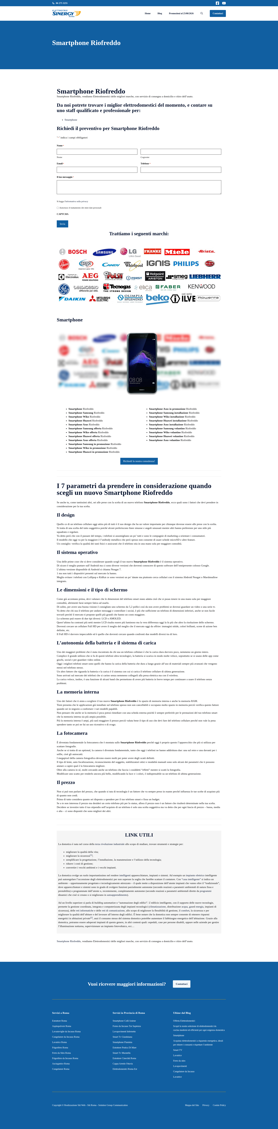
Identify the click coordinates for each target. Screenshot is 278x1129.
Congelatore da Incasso (183, 1071)
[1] (91, 855)
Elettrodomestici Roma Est (125, 1069)
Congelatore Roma (60, 1069)
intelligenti (125, 875)
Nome (59, 157)
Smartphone (71, 119)
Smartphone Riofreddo (69, 941)
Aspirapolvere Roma (61, 1026)
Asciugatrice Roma (61, 1063)
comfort (185, 910)
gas (191, 906)
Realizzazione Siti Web (74, 1105)
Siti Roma (91, 1105)
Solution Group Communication (113, 1105)
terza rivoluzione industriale (110, 844)
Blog (160, 13)
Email (60, 163)
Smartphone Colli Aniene (124, 1021)
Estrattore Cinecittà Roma (124, 1058)
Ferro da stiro (179, 1061)
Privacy (205, 1105)
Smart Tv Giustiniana (122, 1037)
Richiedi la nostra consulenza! (139, 461)
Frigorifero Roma (60, 1047)
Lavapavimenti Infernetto (124, 1031)
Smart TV (177, 1050)
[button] (201, 13)
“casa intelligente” (191, 879)
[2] (91, 918)
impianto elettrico (195, 875)
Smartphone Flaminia (122, 1042)
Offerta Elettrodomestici (184, 1021)
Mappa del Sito (192, 1105)
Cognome (145, 157)
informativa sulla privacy (77, 201)
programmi (205, 891)
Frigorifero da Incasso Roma (65, 1058)
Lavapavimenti (180, 1066)
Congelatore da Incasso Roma (65, 1037)
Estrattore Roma (59, 1021)
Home (148, 13)
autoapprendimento (117, 894)
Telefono (145, 163)
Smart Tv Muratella (121, 1053)
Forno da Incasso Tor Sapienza (127, 1026)
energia (199, 906)
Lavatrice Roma (59, 1042)
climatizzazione (157, 906)
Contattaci (218, 13)
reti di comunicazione (113, 910)
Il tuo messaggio (65, 177)
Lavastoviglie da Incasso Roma (66, 1031)
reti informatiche (85, 910)
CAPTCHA (62, 214)
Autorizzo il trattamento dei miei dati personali (80, 208)
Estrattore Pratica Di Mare (124, 1047)
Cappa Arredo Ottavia (123, 1063)
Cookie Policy (219, 1105)
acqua (185, 906)
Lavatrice (177, 1055)
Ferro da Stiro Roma (61, 1053)
